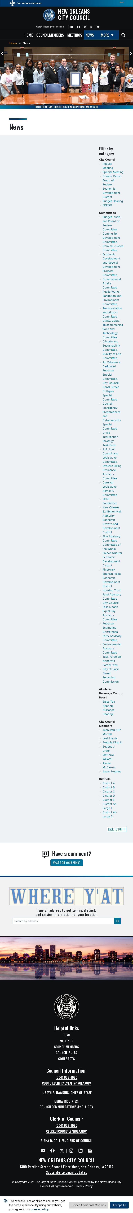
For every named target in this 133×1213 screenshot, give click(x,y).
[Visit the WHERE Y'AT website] (66, 897)
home (28, 35)
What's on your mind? (67, 863)
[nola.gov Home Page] (27, 3)
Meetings (66, 1040)
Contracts (66, 1058)
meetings (74, 35)
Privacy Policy (84, 1186)
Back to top (115, 829)
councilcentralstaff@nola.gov (66, 1083)
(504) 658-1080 (66, 1077)
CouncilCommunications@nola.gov (66, 1106)
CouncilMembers (66, 1046)
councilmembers (50, 35)
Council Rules (66, 1052)
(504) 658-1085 (66, 1125)
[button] (2, 53)
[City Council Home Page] (66, 1007)
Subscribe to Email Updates (66, 1172)
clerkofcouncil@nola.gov (66, 1131)
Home (13, 43)
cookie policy (40, 1209)
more (105, 35)
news (90, 35)
